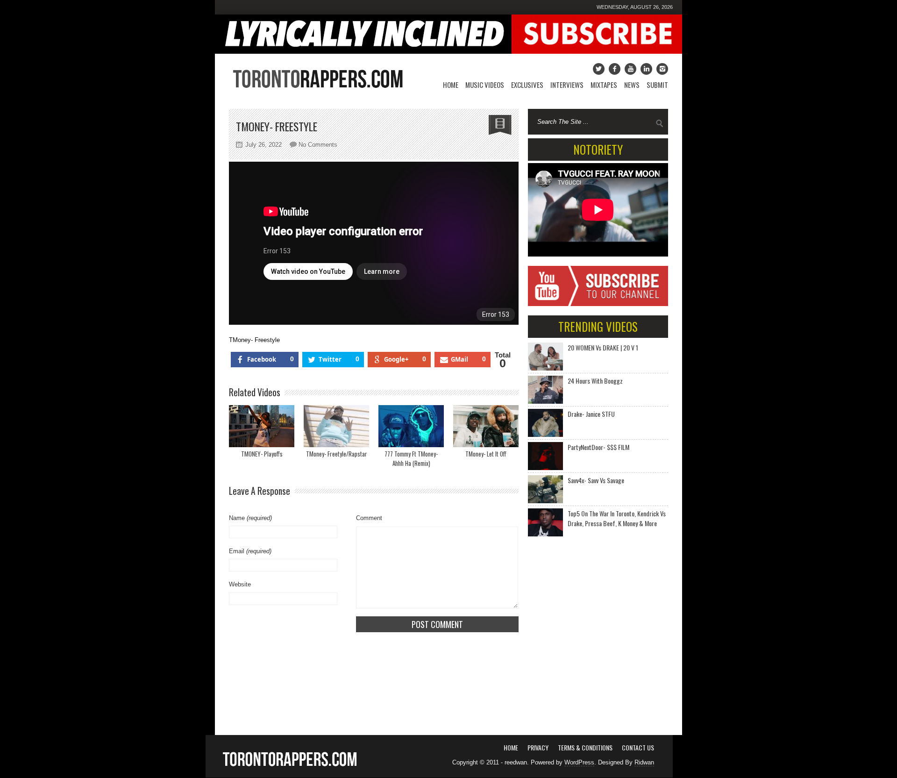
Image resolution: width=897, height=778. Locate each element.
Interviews (567, 84)
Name (250, 517)
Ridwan (644, 762)
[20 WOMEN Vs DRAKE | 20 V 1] (545, 357)
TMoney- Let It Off (485, 453)
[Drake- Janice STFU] (545, 423)
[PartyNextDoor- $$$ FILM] (545, 456)
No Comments (318, 144)
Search (659, 123)
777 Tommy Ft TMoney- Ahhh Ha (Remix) (411, 458)
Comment (369, 517)
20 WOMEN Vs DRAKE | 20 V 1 (603, 347)
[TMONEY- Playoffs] (261, 426)
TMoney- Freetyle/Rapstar (336, 453)
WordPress (579, 762)
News (632, 84)
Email (250, 551)
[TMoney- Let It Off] (486, 426)
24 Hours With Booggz (595, 380)
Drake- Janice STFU (591, 414)
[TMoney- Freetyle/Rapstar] (336, 426)
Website (240, 584)
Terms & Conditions (585, 747)
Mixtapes (604, 84)
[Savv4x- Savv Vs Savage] (545, 489)
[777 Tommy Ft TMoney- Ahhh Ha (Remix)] (411, 426)
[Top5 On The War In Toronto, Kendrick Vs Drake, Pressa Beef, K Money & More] (545, 522)
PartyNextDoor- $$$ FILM (598, 447)
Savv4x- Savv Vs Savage (596, 480)
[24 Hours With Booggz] (545, 390)
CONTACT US (638, 747)
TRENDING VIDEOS (598, 326)
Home (450, 84)
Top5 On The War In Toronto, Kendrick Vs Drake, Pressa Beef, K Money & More (617, 518)
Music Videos (484, 84)
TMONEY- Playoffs (262, 453)
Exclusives (527, 84)
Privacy (537, 747)
